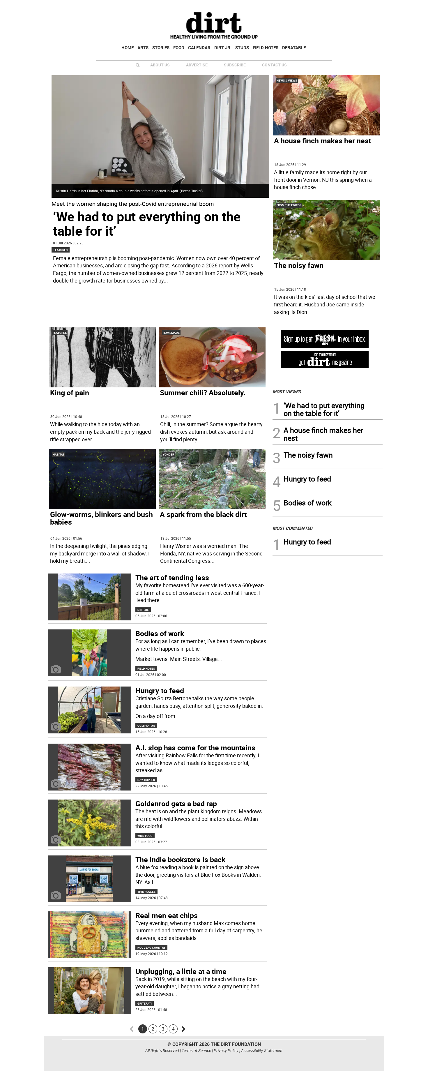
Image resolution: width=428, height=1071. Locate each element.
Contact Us (274, 65)
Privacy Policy (226, 1050)
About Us (160, 65)
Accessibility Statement (262, 1050)
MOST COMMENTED (292, 528)
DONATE (368, 6)
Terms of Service (196, 1050)
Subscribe (235, 65)
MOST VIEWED (287, 391)
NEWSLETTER (336, 6)
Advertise (197, 65)
